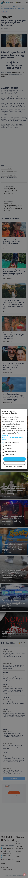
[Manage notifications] (24, 874)
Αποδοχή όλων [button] (14, 459)
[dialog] (14, 439)
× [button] (24, 410)
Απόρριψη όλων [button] (14, 463)
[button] (14, 438)
